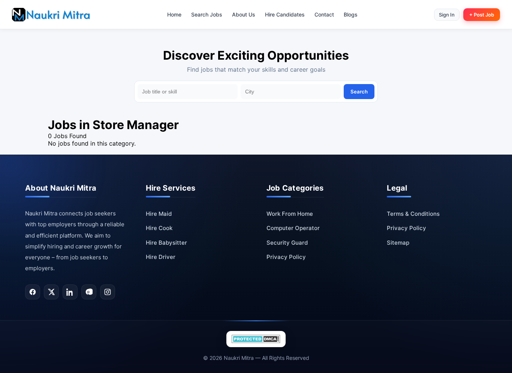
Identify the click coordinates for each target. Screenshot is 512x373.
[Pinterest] (88, 291)
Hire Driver (160, 256)
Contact (324, 14)
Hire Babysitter (166, 242)
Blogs (351, 14)
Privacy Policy (286, 256)
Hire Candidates (285, 14)
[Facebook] (32, 291)
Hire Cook (159, 228)
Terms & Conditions (413, 213)
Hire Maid (159, 213)
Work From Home (289, 213)
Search (359, 92)
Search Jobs (206, 14)
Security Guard (287, 242)
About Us (243, 14)
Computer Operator (293, 228)
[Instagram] (107, 291)
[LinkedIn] (70, 291)
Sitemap (398, 242)
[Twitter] (51, 291)
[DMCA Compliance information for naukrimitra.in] (256, 339)
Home (174, 14)
